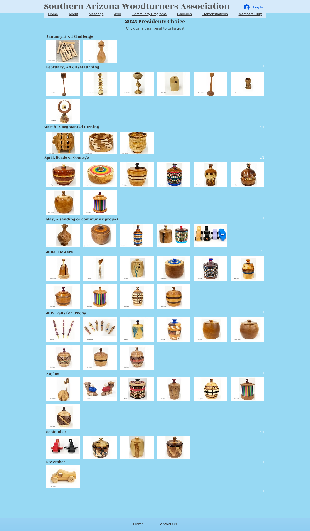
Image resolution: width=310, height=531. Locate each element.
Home (138, 524)
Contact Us (167, 524)
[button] (63, 51)
